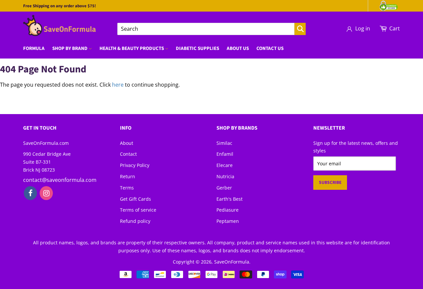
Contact (128, 154)
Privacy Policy (134, 165)
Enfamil (224, 154)
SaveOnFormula (231, 262)
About (126, 143)
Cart (394, 28)
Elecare (224, 165)
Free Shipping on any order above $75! (59, 6)
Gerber (224, 188)
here (118, 84)
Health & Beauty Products (132, 48)
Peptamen (227, 221)
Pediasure (227, 210)
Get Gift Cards (135, 199)
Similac (224, 143)
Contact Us (270, 48)
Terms (127, 188)
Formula (34, 48)
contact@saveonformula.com (59, 180)
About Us (238, 48)
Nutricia (225, 176)
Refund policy (135, 221)
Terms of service (138, 210)
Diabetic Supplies (197, 48)
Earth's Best (229, 199)
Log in (362, 28)
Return (127, 176)
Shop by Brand (70, 48)
